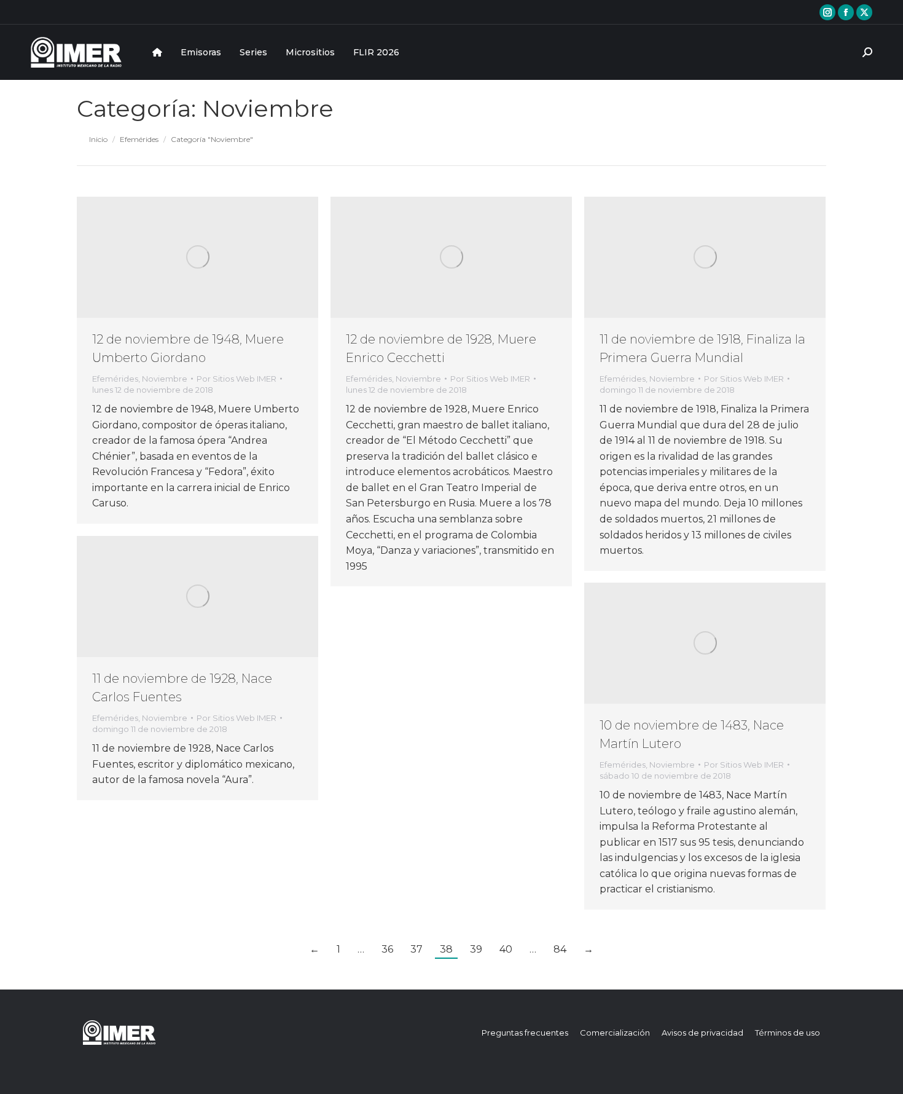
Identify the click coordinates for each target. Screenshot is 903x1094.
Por (236, 379)
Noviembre (164, 379)
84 (559, 949)
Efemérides (115, 379)
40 (505, 949)
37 (416, 949)
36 (387, 949)
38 (446, 949)
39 (476, 949)
